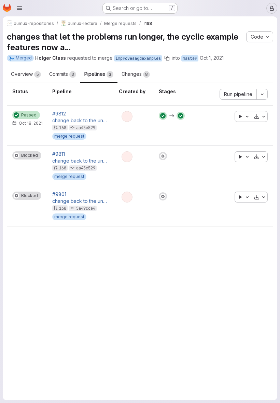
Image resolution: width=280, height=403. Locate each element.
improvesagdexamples (138, 58)
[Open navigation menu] (19, 8)
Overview (25, 74)
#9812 (59, 113)
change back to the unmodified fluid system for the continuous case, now (80, 120)
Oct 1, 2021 (212, 58)
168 (62, 127)
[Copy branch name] (167, 58)
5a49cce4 (85, 208)
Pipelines (97, 74)
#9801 (59, 194)
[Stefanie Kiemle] (127, 116)
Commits (61, 74)
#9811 (58, 154)
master (190, 58)
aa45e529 (85, 127)
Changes (135, 74)
